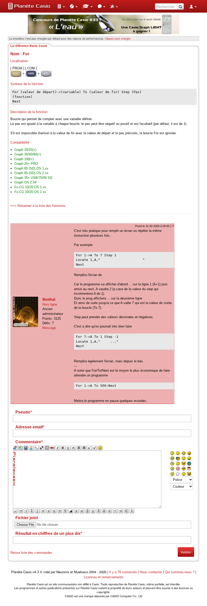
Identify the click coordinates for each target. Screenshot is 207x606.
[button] (61, 6)
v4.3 (36, 572)
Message (49, 328)
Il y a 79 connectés (123, 572)
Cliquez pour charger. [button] (118, 38)
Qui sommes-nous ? (179, 572)
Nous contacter (151, 572)
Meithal (48, 299)
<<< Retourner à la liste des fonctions (38, 206)
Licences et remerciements (103, 577)
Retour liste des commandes (31, 553)
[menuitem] (61, 6)
